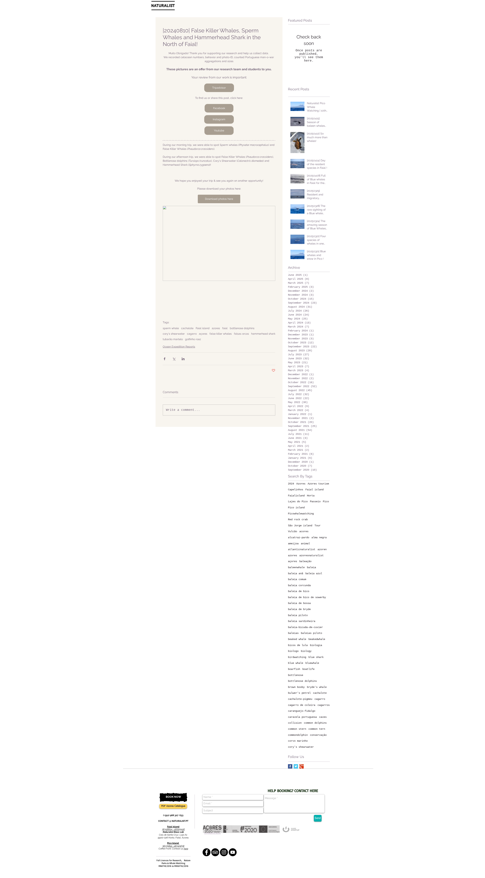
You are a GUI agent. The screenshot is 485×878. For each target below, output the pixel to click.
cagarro (192, 333)
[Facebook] (206, 852)
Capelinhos (295, 489)
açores (203, 333)
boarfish (294, 669)
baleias (293, 633)
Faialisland (296, 495)
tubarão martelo (173, 339)
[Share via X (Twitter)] (174, 359)
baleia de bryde (299, 609)
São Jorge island (300, 525)
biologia (316, 645)
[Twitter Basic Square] (296, 766)
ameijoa (293, 543)
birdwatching (297, 657)
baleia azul (313, 573)
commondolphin (298, 735)
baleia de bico (298, 591)
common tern (316, 728)
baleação (305, 561)
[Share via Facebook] (164, 359)
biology (306, 651)
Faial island (203, 328)
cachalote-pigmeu (300, 699)
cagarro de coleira (301, 705)
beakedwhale (316, 639)
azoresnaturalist (311, 555)
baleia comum (297, 579)
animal (305, 543)
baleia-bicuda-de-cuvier (305, 627)
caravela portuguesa (302, 717)
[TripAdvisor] (215, 852)
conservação (318, 735)
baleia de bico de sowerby (307, 597)
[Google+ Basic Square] (301, 766)
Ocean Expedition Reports (179, 346)
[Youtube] (233, 852)
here (186, 848)
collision (295, 722)
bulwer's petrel (299, 692)
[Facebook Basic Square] (290, 766)
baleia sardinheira (301, 621)
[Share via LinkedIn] (183, 359)
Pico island (296, 507)
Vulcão (292, 531)
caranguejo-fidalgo (301, 710)
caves (323, 717)
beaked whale (297, 639)
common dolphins (315, 722)
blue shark (316, 657)
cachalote (187, 328)
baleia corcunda (299, 585)
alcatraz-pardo (298, 537)
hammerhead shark (263, 333)
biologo (293, 651)
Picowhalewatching (301, 513)
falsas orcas (241, 333)
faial (225, 328)
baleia (311, 567)
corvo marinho (298, 740)
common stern (297, 728)
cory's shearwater (174, 333)
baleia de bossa (299, 603)
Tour (317, 525)
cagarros (324, 705)
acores (303, 531)
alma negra (319, 537)
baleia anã (295, 573)
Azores (300, 483)
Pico (326, 501)
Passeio (315, 501)
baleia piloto (298, 615)
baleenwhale (296, 567)
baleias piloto (311, 633)
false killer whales (221, 333)
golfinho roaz (193, 339)
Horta (310, 495)
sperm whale (171, 328)
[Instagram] (224, 852)
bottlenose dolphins (242, 328)
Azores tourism (318, 483)
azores (216, 328)
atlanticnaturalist (301, 549)
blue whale (295, 663)
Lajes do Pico (298, 501)
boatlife (308, 669)
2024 (291, 483)
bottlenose (295, 675)
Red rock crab (298, 519)
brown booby (296, 687)
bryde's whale (317, 687)
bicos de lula (298, 645)
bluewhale (312, 663)
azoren (322, 549)
